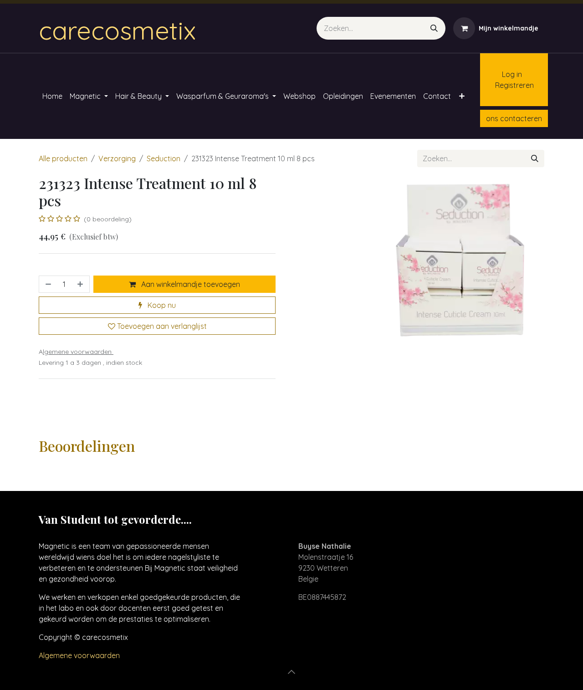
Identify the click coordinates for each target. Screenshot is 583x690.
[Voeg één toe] (81, 284)
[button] (291, 672)
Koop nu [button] (161, 305)
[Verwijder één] (47, 284)
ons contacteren (514, 118)
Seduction (163, 158)
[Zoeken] (434, 28)
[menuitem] (52, 96)
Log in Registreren (510, 80)
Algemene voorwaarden (79, 655)
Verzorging (117, 158)
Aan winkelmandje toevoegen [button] (189, 284)
